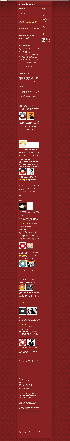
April (43, 27)
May (43, 26)
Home (29, 431)
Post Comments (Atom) (24, 432)
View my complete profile (44, 44)
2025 (43, 10)
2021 (43, 13)
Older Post (38, 431)
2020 (43, 14)
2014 (43, 34)
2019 (43, 15)
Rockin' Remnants (27, 3)
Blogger (37, 436)
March (43, 28)
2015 (43, 33)
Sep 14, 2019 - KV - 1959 (45, 20)
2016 (43, 32)
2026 (43, 9)
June (43, 25)
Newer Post (20, 431)
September (44, 18)
